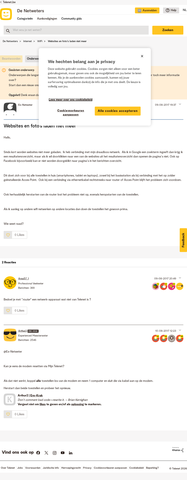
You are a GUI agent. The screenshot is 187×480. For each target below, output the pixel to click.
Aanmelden (150, 10)
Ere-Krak (36, 395)
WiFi (39, 41)
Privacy (87, 468)
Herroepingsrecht (71, 468)
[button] (179, 104)
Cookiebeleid (136, 468)
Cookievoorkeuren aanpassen (70, 112)
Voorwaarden (32, 468)
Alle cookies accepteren (118, 111)
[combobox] (76, 30)
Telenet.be (9, 2)
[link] (12, 59)
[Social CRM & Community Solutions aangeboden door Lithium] (177, 449)
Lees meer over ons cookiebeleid (70, 99)
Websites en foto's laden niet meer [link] (67, 41)
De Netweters (30, 11)
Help (173, 10)
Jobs (20, 468)
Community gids (71, 18)
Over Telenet (8, 468)
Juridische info (51, 468)
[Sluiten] (142, 56)
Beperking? (152, 468)
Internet (27, 41)
